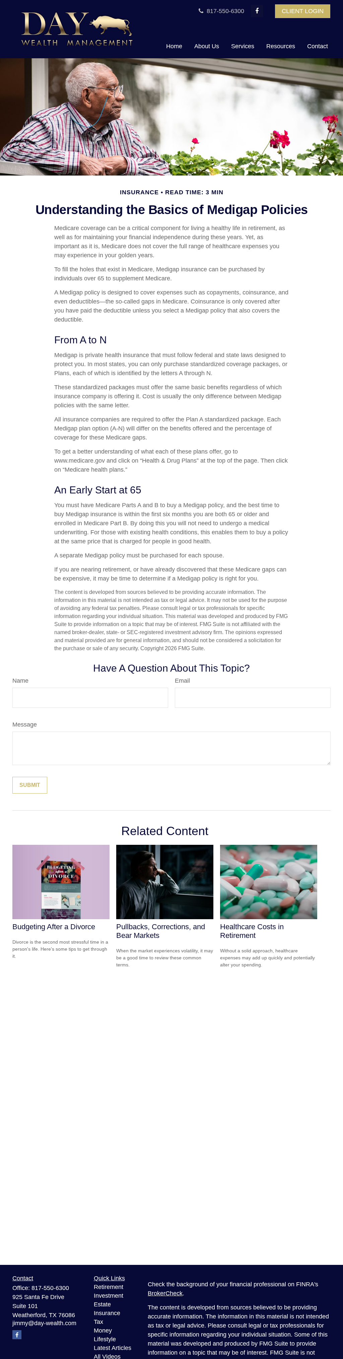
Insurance (107, 1313)
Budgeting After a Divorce (53, 927)
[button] (174, 46)
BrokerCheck (165, 1293)
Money (103, 1330)
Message (24, 724)
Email (182, 680)
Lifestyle (105, 1339)
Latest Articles (112, 1348)
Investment (108, 1295)
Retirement (108, 1287)
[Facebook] (257, 11)
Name (20, 680)
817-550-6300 (224, 11)
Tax (98, 1321)
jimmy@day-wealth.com (44, 1323)
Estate (102, 1304)
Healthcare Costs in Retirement (252, 931)
